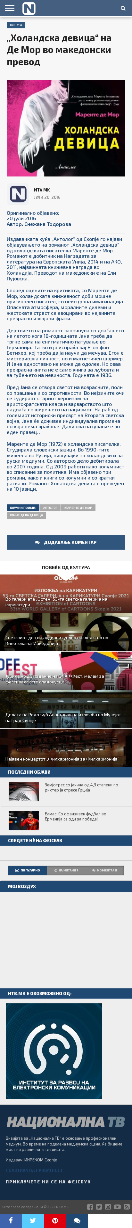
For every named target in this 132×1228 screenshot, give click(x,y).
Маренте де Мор (78, 507)
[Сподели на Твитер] (33, 1221)
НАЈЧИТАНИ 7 (68, 870)
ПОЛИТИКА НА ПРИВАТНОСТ (34, 1170)
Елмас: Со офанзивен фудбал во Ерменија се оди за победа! (75, 816)
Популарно (30, 870)
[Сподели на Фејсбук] (11, 1221)
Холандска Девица (26, 515)
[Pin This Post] (55, 1221)
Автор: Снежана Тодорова (39, 224)
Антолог (50, 507)
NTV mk (42, 189)
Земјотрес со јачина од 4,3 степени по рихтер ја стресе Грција (81, 787)
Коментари (107, 870)
